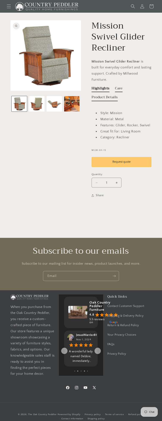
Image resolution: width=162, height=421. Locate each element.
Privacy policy (93, 414)
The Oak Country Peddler (42, 414)
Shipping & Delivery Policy (125, 315)
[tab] (100, 89)
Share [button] (100, 195)
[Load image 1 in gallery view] (19, 104)
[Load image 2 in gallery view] (37, 104)
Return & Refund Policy (123, 325)
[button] (9, 6)
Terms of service (114, 414)
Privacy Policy (116, 354)
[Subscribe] (114, 276)
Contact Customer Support (125, 306)
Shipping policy (96, 418)
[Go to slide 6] (84, 371)
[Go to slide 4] (77, 371)
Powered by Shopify (69, 414)
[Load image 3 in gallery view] (54, 104)
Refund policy (136, 414)
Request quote (121, 161)
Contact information (72, 418)
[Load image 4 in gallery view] (72, 104)
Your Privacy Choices (121, 335)
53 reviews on (96, 321)
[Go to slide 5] (81, 371)
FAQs (111, 344)
